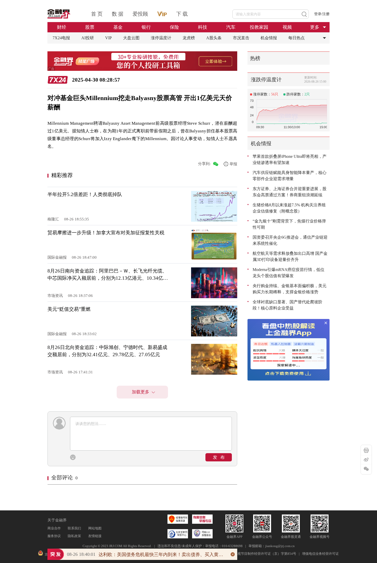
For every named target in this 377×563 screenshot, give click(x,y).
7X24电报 (61, 38)
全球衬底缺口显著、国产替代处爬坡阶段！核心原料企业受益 (287, 305)
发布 (220, 457)
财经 (61, 27)
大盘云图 (131, 38)
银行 (146, 27)
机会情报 (269, 38)
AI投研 (87, 38)
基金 (118, 27)
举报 (233, 164)
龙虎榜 (189, 38)
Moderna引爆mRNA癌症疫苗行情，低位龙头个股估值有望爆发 (288, 272)
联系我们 (74, 528)
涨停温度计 (161, 38)
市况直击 (241, 38)
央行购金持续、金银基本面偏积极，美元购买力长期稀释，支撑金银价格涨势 (289, 289)
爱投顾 (140, 14)
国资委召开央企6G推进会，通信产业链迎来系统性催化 (290, 240)
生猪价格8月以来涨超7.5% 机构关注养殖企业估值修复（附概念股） (289, 208)
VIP (108, 38)
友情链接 (95, 536)
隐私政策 (74, 536)
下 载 (182, 14)
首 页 (97, 14)
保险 (174, 27)
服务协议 (54, 536)
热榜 (255, 58)
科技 (202, 27)
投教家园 (259, 27)
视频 (287, 27)
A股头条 (214, 38)
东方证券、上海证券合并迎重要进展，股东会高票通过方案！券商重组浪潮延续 (289, 192)
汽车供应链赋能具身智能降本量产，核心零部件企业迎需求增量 (289, 175)
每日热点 (296, 38)
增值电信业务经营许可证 (320, 554)
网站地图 (95, 528)
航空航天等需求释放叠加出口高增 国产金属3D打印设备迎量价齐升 (290, 256)
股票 (89, 27)
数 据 (117, 14)
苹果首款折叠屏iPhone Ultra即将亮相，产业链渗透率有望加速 (289, 159)
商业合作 (54, 528)
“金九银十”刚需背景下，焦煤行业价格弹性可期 (289, 224)
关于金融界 (57, 520)
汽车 (230, 27)
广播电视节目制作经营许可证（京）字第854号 (261, 554)
